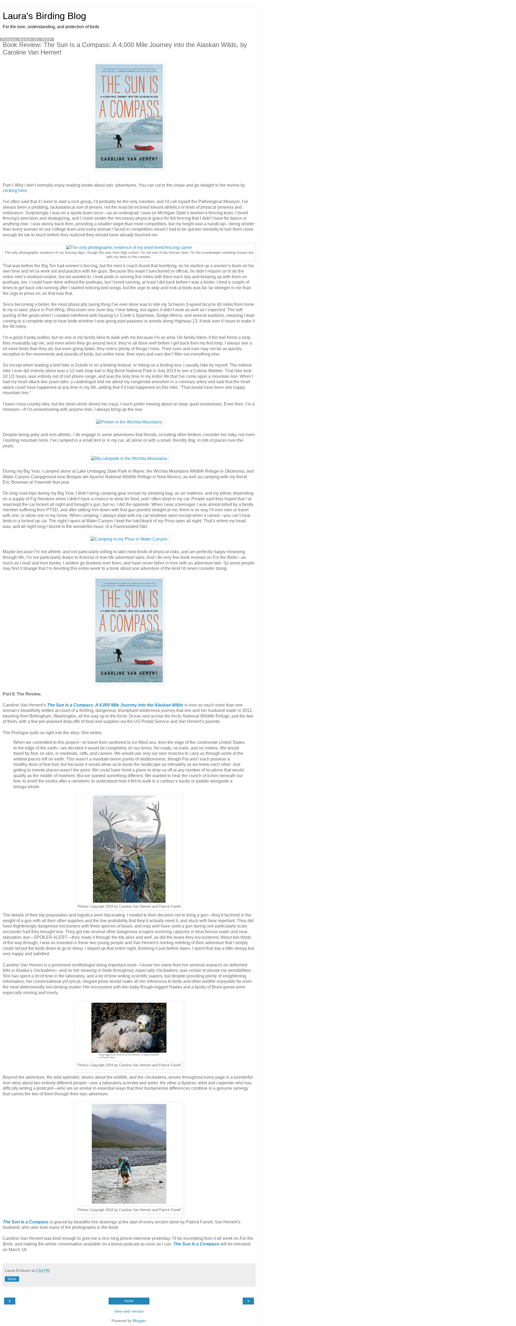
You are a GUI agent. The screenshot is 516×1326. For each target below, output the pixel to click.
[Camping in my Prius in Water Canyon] (129, 539)
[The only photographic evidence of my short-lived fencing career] (129, 247)
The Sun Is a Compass (26, 1222)
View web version (129, 1311)
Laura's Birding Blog (44, 16)
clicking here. (15, 190)
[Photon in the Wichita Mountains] (129, 422)
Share (12, 1279)
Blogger (139, 1320)
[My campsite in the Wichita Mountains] (129, 458)
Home (129, 1301)
